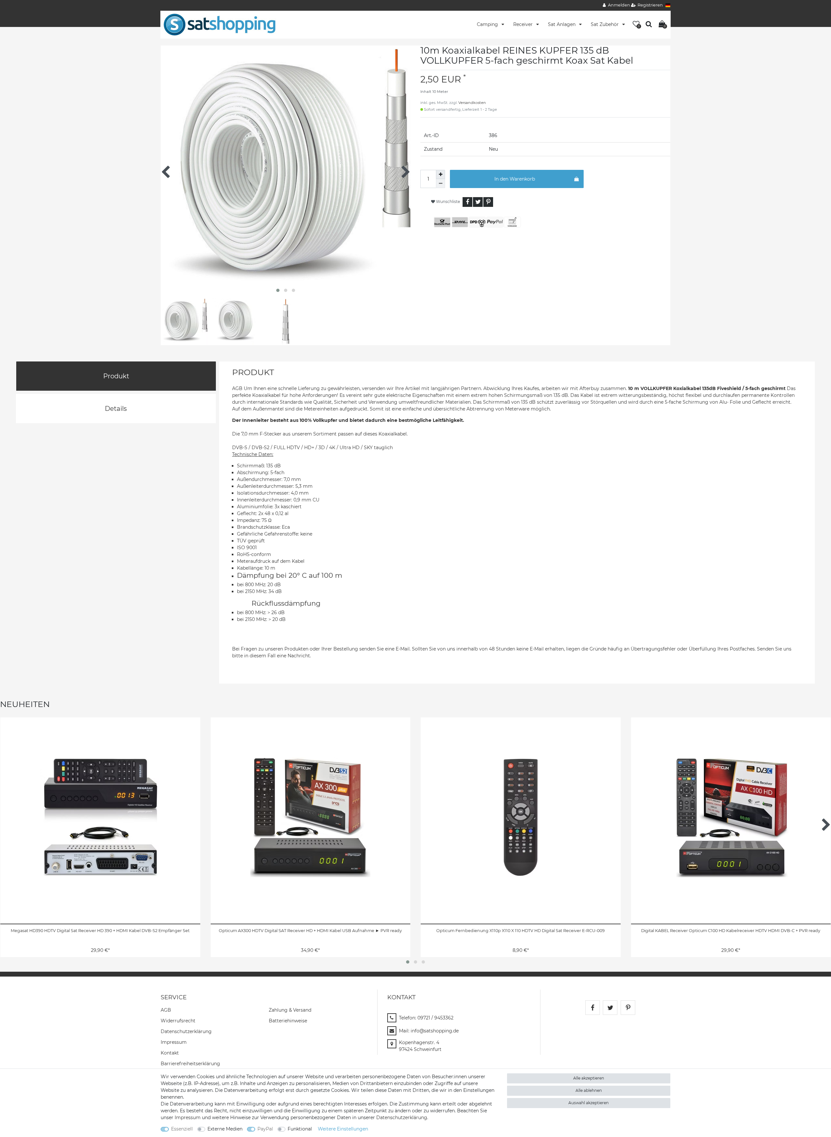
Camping (488, 24)
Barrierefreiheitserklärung (190, 1064)
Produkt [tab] (116, 376)
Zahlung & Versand (290, 1010)
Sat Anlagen (562, 24)
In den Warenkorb (514, 179)
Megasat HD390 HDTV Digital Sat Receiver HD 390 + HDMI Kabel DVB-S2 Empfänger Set (100, 930)
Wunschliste (447, 201)
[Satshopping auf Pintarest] (628, 1008)
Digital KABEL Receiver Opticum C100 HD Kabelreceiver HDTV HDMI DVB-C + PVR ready (730, 930)
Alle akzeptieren (588, 1078)
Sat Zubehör (605, 24)
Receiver (523, 24)
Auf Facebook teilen (467, 202)
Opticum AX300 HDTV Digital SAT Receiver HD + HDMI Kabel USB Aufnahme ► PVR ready (310, 930)
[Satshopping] (219, 24)
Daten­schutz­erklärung (186, 1031)
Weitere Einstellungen (343, 1129)
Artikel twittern (478, 202)
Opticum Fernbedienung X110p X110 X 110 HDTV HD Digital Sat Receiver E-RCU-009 (520, 930)
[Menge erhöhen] (440, 174)
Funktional (300, 1129)
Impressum (174, 1042)
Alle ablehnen (589, 1090)
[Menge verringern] (440, 183)
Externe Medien (224, 1129)
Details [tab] (116, 408)
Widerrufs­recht (178, 1021)
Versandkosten (472, 102)
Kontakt (170, 1053)
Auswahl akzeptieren (588, 1102)
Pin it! (488, 202)
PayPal (265, 1129)
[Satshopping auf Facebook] (593, 1008)
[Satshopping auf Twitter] (610, 1008)
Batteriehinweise (288, 1021)
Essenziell (182, 1129)
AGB (166, 1010)
